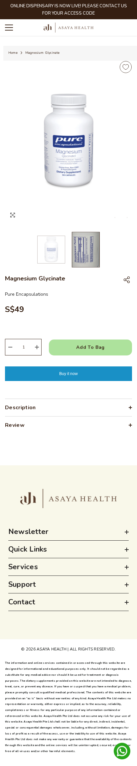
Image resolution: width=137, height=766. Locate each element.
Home (13, 52)
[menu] (9, 28)
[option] (68, 141)
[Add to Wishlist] (126, 67)
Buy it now (68, 373)
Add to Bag (90, 347)
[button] (115, 217)
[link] (68, 498)
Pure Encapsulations (26, 294)
